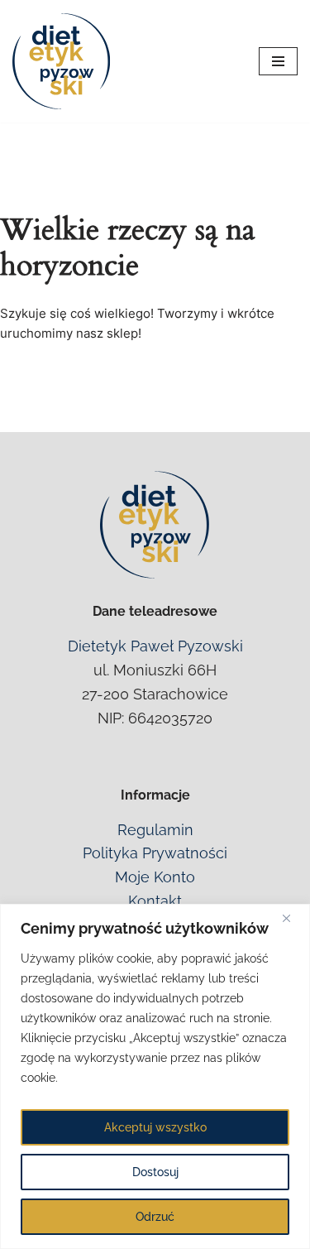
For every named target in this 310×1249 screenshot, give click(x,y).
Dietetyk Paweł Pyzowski (155, 646)
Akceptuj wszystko (155, 1127)
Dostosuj (155, 1172)
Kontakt (155, 901)
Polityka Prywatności (155, 853)
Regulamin (155, 829)
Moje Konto (155, 877)
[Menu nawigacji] (278, 61)
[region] (155, 1076)
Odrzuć (155, 1216)
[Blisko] (293, 918)
